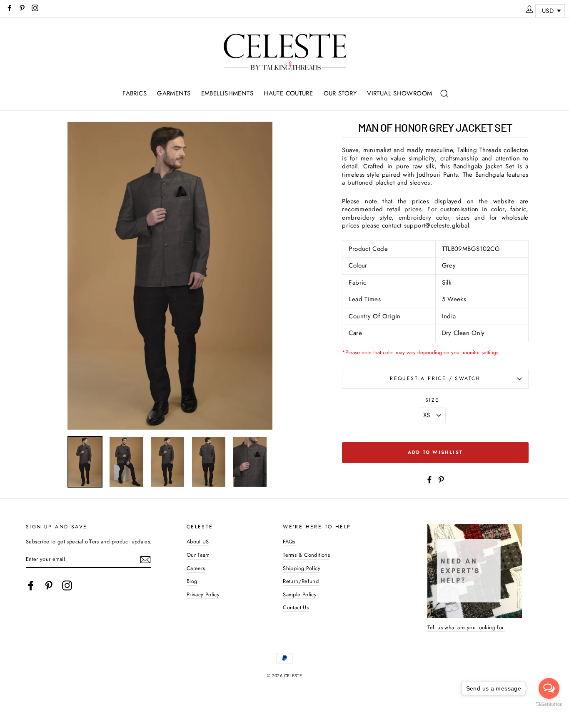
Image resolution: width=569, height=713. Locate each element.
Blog (192, 581)
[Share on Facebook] (429, 479)
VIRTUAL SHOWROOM (399, 93)
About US (198, 541)
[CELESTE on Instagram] (67, 585)
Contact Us (296, 607)
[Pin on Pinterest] (441, 479)
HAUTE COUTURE (288, 93)
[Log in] (529, 8)
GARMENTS (173, 93)
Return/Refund (301, 581)
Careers (196, 568)
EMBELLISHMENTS (227, 93)
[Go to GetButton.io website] (549, 704)
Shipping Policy (301, 568)
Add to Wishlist (435, 452)
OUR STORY (340, 93)
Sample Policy (300, 594)
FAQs (289, 541)
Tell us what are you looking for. (466, 627)
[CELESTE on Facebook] (31, 585)
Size (432, 400)
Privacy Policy (203, 594)
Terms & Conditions (306, 555)
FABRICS (134, 93)
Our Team (198, 555)
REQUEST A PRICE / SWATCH (435, 378)
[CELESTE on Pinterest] (49, 585)
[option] (170, 276)
